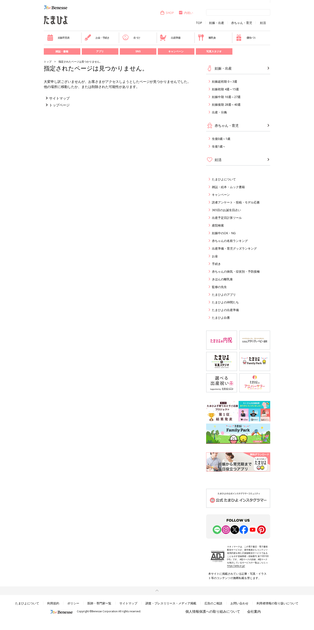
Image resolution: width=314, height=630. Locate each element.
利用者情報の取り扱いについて (277, 603)
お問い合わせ (239, 603)
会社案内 (254, 611)
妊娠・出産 (216, 22)
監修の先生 (219, 287)
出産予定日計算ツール (227, 218)
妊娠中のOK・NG (224, 233)
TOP (199, 22)
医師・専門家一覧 (99, 603)
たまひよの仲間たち (225, 302)
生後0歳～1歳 (221, 139)
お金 (215, 256)
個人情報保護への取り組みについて (212, 611)
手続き (216, 264)
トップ (47, 61)
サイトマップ (59, 98)
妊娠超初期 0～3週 (224, 81)
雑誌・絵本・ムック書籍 (228, 187)
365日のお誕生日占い (226, 210)
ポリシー (73, 603)
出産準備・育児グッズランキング (234, 248)
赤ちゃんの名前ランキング (230, 241)
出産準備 (175, 37)
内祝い (188, 13)
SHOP (170, 13)
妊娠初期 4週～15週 (225, 89)
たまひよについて (224, 179)
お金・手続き (102, 37)
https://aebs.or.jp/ (236, 565)
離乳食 (212, 37)
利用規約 (53, 603)
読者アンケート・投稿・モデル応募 (236, 202)
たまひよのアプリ (224, 294)
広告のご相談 (213, 603)
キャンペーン (176, 51)
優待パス (251, 37)
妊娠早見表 (63, 37)
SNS (138, 51)
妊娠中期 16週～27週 (226, 97)
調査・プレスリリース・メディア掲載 (170, 603)
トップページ (59, 105)
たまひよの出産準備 (225, 310)
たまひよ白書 (221, 318)
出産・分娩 (219, 112)
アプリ (100, 51)
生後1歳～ (219, 146)
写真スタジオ (214, 51)
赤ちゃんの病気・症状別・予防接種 (236, 271)
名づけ (136, 37)
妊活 (263, 22)
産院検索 (218, 225)
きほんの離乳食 (222, 279)
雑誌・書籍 (62, 51)
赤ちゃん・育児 (241, 22)
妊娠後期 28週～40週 (226, 104)
